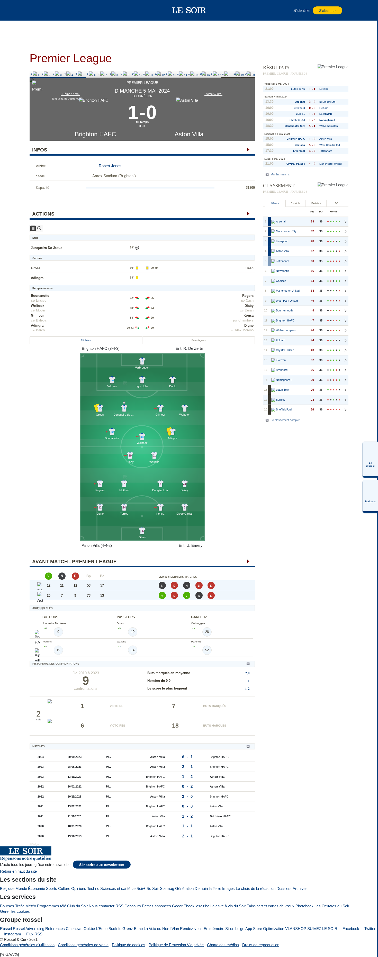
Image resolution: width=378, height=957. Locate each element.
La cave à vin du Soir (228, 906)
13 (167, 73)
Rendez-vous (191, 928)
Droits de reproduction (260, 945)
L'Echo (101, 928)
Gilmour (37, 315)
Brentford (299, 107)
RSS (119, 906)
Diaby (249, 306)
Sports (51, 888)
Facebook (350, 928)
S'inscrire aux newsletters (101, 865)
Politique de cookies (128, 945)
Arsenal (300, 101)
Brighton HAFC (95, 134)
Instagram (12, 934)
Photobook (304, 906)
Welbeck (37, 306)
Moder (40, 310)
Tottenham (325, 150)
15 (189, 73)
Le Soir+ (138, 888)
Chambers (246, 320)
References (55, 928)
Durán (249, 310)
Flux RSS (33, 934)
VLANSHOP (295, 928)
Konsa (249, 315)
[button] (42, 10)
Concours (132, 906)
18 (223, 73)
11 (144, 73)
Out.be (89, 928)
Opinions (78, 888)
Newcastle (325, 113)
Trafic (19, 906)
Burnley (300, 113)
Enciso (41, 300)
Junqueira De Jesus (46, 248)
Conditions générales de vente (83, 945)
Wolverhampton (328, 125)
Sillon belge (234, 928)
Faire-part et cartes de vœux (270, 906)
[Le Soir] (189, 10)
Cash (250, 268)
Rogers (248, 296)
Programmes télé (51, 906)
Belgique (7, 888)
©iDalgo (34, 844)
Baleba (41, 320)
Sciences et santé (115, 888)
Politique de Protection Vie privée (176, 945)
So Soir (153, 888)
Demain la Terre (208, 888)
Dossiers (284, 888)
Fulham (323, 107)
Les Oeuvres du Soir (331, 906)
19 (235, 73)
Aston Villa (189, 134)
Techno (93, 888)
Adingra (37, 278)
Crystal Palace (295, 163)
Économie (36, 888)
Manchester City (295, 125)
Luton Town (298, 88)
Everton (324, 88)
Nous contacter (101, 906)
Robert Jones (110, 166)
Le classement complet (285, 420)
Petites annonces (156, 906)
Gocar (177, 906)
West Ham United (329, 145)
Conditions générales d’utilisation (27, 945)
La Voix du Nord (157, 928)
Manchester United (330, 163)
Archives (300, 888)
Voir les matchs (280, 174)
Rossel (6, 928)
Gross (35, 268)
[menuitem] (370, 459)
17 (212, 73)
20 (246, 73)
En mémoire (214, 928)
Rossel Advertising (28, 928)
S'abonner (327, 11)
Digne (249, 325)
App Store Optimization (264, 928)
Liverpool (299, 150)
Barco (40, 330)
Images (228, 888)
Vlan (175, 928)
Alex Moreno (244, 330)
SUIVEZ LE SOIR (322, 928)
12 (156, 73)
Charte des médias (223, 945)
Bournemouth (327, 101)
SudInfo (115, 928)
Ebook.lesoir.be (196, 906)
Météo (30, 906)
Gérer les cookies (15, 911)
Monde (21, 888)
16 (201, 73)
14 (178, 73)
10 (133, 73)
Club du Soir (77, 906)
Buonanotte (40, 296)
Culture (64, 888)
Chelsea (300, 145)
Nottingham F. (327, 120)
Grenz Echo (132, 928)
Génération (184, 888)
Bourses (7, 906)
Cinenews (74, 928)
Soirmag (167, 888)
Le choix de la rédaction (255, 888)
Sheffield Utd (297, 120)
